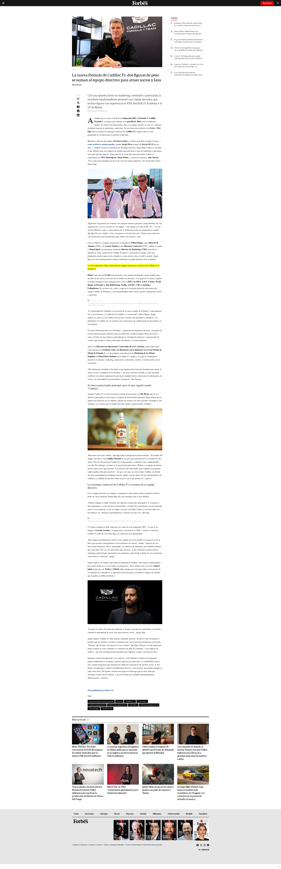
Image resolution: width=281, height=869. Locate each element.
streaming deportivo (149, 705)
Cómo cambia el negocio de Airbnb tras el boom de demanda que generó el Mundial (158, 750)
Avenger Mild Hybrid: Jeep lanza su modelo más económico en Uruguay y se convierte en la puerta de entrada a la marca (188, 24)
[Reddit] (78, 111)
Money (117, 814)
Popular (174, 18)
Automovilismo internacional (101, 701)
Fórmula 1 (142, 701)
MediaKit (189, 814)
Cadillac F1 (130, 701)
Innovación (89, 814)
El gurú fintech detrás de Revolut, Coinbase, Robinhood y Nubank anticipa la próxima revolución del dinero (188, 41)
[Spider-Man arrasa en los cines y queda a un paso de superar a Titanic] (158, 774)
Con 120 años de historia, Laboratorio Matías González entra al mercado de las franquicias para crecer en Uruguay (189, 73)
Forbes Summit (173, 814)
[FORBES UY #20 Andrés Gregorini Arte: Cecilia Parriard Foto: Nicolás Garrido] (185, 830)
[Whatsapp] (78, 99)
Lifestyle (143, 814)
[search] (278, 3)
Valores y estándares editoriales (114, 845)
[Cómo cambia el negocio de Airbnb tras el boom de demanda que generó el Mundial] (158, 734)
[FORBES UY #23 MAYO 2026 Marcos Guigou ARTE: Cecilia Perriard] (137, 830)
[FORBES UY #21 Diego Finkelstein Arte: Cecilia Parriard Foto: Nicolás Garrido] (169, 830)
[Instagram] (205, 845)
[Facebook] (78, 107)
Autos (119, 701)
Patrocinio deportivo (117, 705)
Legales (92, 845)
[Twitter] (78, 103)
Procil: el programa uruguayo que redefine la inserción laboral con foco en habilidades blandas (188, 49)
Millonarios (157, 814)
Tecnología (93, 709)
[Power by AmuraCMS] (203, 849)
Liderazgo (104, 814)
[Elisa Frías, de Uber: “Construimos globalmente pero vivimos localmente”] (123, 774)
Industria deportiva (97, 705)
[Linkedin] (78, 115)
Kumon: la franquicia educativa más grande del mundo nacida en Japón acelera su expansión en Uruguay (188, 57)
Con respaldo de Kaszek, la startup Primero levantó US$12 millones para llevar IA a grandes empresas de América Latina (192, 753)
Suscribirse (267, 3)
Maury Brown (77, 85)
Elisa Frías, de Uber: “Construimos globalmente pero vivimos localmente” (122, 790)
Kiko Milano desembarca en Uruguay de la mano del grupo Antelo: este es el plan (187, 32)
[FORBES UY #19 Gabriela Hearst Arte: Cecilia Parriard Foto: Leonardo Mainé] (201, 830)
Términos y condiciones (80, 845)
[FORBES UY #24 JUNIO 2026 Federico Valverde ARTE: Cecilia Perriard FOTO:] (121, 830)
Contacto (99, 845)
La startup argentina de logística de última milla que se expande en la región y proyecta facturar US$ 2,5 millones (123, 751)
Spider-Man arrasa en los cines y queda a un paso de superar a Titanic (158, 790)
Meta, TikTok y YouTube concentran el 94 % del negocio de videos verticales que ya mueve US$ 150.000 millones (87, 751)
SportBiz (133, 705)
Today (76, 814)
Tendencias (107, 709)
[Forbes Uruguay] (140, 3)
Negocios (130, 814)
